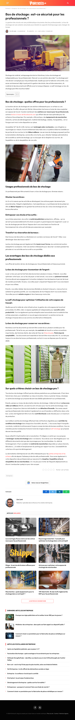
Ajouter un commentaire (37, 601)
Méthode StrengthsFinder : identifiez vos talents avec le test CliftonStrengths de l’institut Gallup (36, 659)
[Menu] (7, 3)
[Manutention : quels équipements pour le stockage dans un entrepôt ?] (20, 580)
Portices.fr (8, 8)
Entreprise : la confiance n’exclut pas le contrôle (23, 673)
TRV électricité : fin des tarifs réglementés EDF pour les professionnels (53, 593)
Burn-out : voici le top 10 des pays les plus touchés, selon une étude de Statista (32, 664)
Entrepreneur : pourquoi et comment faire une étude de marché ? (28, 687)
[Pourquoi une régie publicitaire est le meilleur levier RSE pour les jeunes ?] (9, 617)
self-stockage (55, 429)
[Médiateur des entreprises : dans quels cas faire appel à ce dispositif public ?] (9, 626)
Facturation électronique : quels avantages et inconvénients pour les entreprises (33, 653)
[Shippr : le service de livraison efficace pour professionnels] (20, 553)
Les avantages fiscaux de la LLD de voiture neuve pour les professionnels (20, 540)
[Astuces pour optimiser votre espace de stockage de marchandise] (54, 553)
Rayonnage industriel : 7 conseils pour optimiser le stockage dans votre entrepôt (53, 540)
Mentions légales (63, 713)
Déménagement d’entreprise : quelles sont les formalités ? (26, 682)
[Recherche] (68, 3)
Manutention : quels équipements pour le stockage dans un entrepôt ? (19, 593)
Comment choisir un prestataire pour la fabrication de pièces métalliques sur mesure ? (40, 635)
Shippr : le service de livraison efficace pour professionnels (20, 566)
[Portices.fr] (37, 3)
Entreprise (14, 8)
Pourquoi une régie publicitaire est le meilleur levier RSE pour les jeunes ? (39, 615)
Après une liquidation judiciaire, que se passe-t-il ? (23, 649)
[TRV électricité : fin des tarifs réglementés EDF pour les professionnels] (54, 580)
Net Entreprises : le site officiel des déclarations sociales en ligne (28, 669)
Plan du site (50, 713)
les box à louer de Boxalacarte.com (23, 114)
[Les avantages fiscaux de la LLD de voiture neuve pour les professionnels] (20, 527)
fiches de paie (48, 333)
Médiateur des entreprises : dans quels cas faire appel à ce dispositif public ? (40, 624)
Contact (56, 713)
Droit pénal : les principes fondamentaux (20, 678)
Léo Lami (14, 31)
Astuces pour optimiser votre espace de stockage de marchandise (52, 566)
